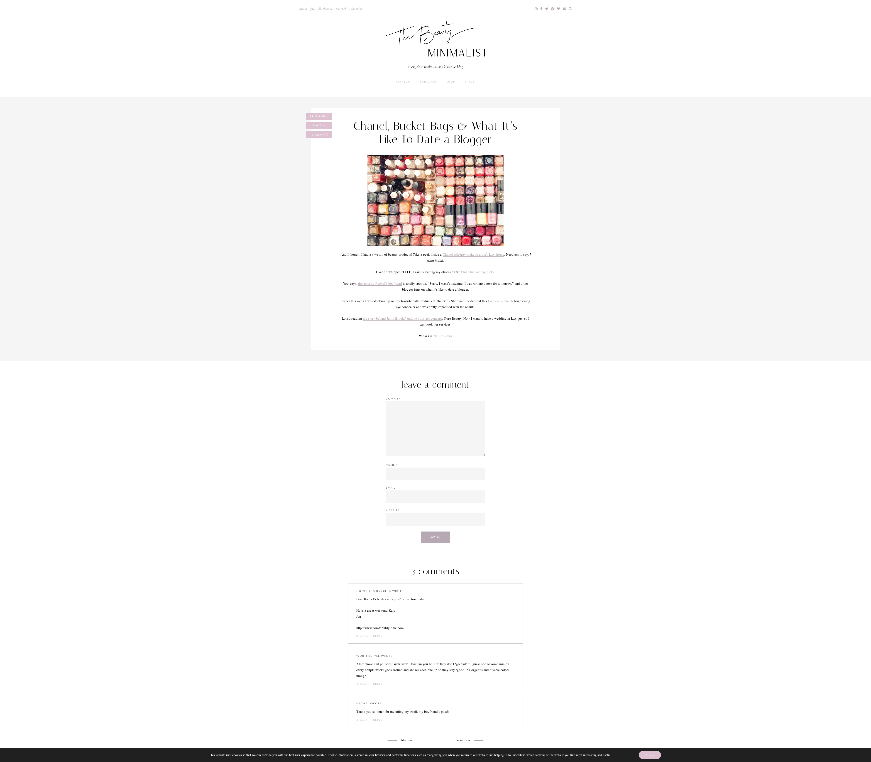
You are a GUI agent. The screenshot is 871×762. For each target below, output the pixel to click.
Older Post (406, 740)
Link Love (319, 125)
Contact (341, 9)
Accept (650, 755)
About (303, 9)
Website (393, 510)
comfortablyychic (373, 591)
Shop (450, 81)
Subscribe (356, 9)
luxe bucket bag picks (478, 272)
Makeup (403, 81)
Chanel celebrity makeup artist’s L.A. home (473, 254)
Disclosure (325, 9)
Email (392, 487)
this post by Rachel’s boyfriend (380, 283)
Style (470, 81)
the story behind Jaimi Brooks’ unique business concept (402, 318)
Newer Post (464, 740)
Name (392, 464)
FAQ (313, 9)
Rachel (362, 703)
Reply (378, 636)
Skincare (428, 81)
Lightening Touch (500, 301)
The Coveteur (442, 335)
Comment (394, 398)
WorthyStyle (368, 655)
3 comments (319, 134)
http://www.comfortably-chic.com (380, 627)
